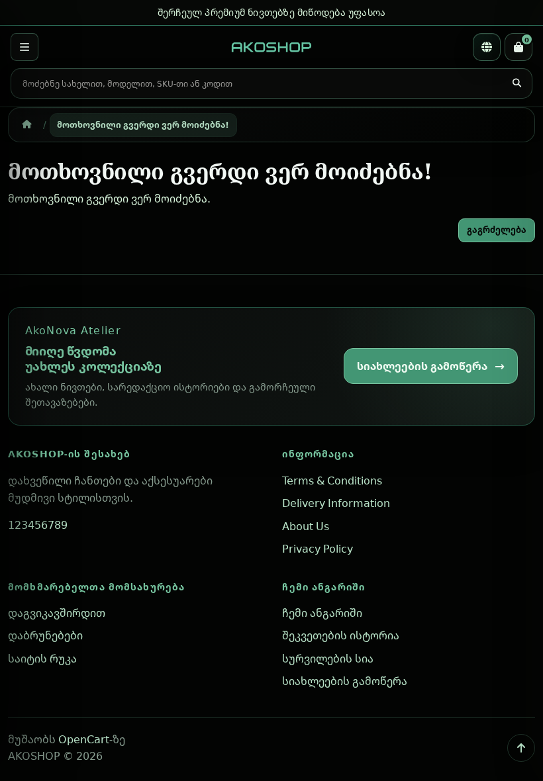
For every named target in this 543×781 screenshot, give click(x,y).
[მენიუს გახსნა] (24, 47)
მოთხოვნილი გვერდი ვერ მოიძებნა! (143, 124)
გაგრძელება (496, 230)
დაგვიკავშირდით (56, 613)
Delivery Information (336, 503)
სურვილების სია (327, 658)
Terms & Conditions (332, 480)
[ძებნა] (516, 83)
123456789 (38, 525)
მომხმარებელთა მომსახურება (96, 586)
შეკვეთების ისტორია (340, 635)
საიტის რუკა (42, 658)
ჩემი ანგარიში (323, 586)
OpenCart (83, 739)
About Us (305, 526)
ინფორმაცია (318, 453)
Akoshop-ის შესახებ (69, 453)
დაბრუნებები (45, 635)
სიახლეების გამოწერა (422, 366)
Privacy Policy (317, 548)
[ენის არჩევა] (487, 47)
